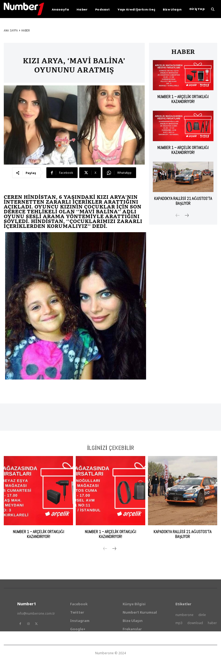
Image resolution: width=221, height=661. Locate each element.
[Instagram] (28, 624)
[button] (212, 9)
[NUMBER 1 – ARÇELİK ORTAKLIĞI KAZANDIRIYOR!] (183, 75)
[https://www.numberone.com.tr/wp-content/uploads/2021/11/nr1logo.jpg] (24, 9)
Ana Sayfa (11, 30)
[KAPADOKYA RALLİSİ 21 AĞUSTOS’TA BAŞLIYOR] (183, 177)
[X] (36, 624)
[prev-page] (177, 216)
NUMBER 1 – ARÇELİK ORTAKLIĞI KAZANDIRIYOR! (183, 99)
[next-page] (186, 216)
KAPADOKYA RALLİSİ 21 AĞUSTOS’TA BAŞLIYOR (183, 201)
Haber (25, 30)
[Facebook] (20, 624)
